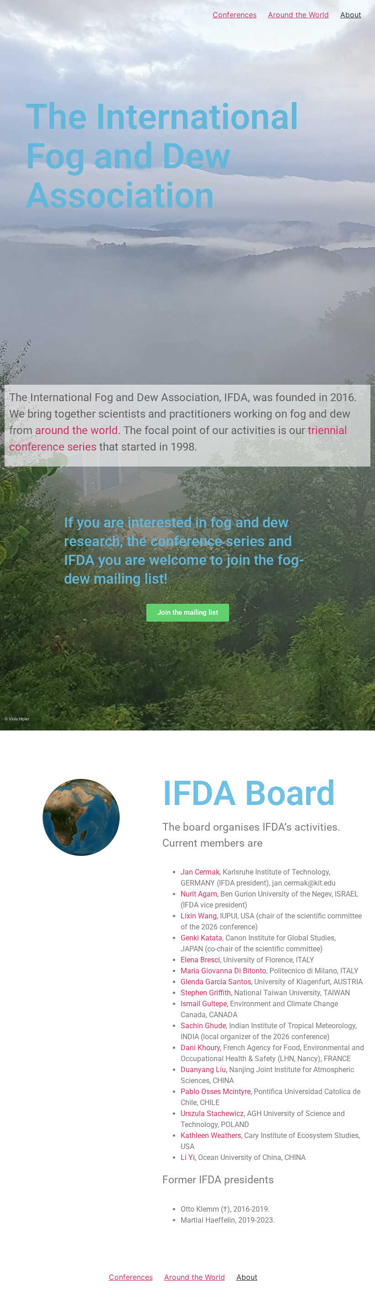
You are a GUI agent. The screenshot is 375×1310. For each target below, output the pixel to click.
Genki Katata (201, 938)
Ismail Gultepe (204, 1003)
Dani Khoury (200, 1047)
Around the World (298, 14)
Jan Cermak (200, 872)
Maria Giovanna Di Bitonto (223, 970)
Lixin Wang (199, 916)
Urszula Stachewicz (212, 1113)
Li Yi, (189, 1157)
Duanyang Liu (203, 1069)
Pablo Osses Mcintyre (216, 1091)
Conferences (235, 14)
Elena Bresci (200, 960)
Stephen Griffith (206, 992)
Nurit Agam (199, 894)
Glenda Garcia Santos (216, 981)
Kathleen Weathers (211, 1135)
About (350, 14)
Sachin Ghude (203, 1025)
